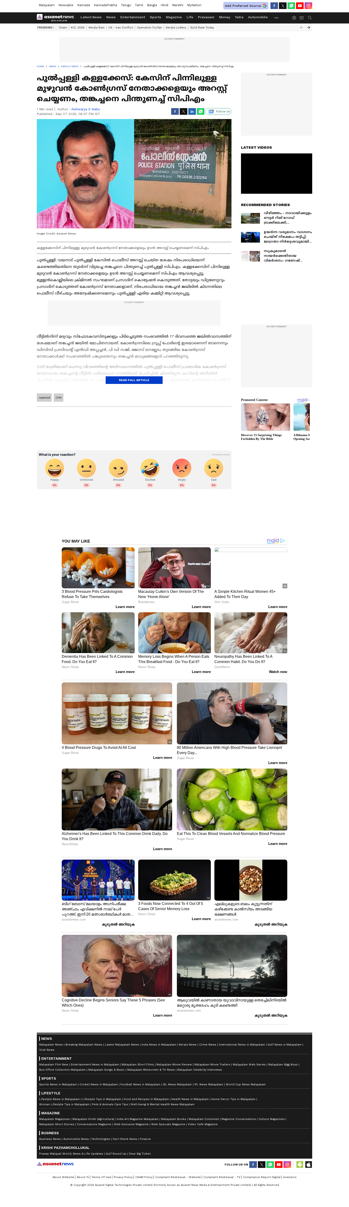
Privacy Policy (123, 1177)
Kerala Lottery (176, 27)
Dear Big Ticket (140, 1153)
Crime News (207, 1044)
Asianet (55, 1164)
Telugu (126, 5)
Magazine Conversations (239, 1119)
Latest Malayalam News (122, 1044)
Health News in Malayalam (190, 1099)
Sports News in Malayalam (58, 1084)
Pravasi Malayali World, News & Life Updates (71, 1153)
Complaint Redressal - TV (222, 1177)
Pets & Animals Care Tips (110, 1104)
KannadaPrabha (105, 5)
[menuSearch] (310, 18)
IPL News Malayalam (208, 1084)
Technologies (100, 1139)
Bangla (152, 5)
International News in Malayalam (242, 1044)
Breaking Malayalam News (84, 1044)
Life (190, 17)
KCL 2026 (78, 27)
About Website (63, 1177)
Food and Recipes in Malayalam (146, 1099)
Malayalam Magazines (54, 1119)
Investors (290, 1177)
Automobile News (76, 1139)
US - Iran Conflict (120, 27)
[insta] (308, 5)
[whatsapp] (291, 5)
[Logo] (57, 17)
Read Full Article (134, 380)
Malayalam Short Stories (56, 1124)
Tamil (139, 5)
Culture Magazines (272, 1119)
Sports (155, 17)
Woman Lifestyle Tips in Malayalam (64, 1104)
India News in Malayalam (158, 1044)
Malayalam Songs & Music (106, 1069)
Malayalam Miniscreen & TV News (151, 1069)
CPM (58, 397)
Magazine (174, 17)
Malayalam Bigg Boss (283, 1064)
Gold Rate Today (202, 27)
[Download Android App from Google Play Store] (300, 1164)
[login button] (295, 18)
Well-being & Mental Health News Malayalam (162, 1104)
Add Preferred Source (243, 6)
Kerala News (188, 1044)
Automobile (258, 17)
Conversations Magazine (94, 1124)
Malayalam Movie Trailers (212, 1064)
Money (224, 17)
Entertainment (132, 17)
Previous (301, 27)
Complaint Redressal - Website (178, 1177)
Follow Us (223, 111)
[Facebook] (274, 5)
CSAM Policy (144, 1177)
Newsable (65, 5)
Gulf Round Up (116, 1153)
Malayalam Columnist (204, 1119)
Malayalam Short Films (138, 1064)
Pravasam (206, 17)
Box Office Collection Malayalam (62, 1069)
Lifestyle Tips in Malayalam (101, 1099)
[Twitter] (283, 5)
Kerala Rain (96, 27)
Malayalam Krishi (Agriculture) (93, 1119)
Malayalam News (51, 1044)
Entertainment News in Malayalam (95, 1064)
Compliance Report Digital (262, 1177)
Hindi (164, 5)
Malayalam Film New (53, 1064)
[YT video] (300, 5)
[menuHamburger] (301, 18)
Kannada (83, 5)
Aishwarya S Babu (85, 109)
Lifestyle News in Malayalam (59, 1099)
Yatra (239, 17)
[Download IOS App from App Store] (308, 1164)
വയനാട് (44, 397)
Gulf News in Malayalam (285, 1044)
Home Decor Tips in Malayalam (233, 1099)
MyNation (194, 5)
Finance (145, 1139)
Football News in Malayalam (140, 1084)
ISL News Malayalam (177, 1084)
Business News (50, 1139)
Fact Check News (125, 1139)
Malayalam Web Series (249, 1064)
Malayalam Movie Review (174, 1064)
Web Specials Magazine (168, 1124)
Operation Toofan (149, 27)
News (111, 17)
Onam (63, 27)
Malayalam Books (173, 1119)
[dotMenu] (276, 17)
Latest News (91, 17)
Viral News (46, 1049)
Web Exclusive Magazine (131, 1124)
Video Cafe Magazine (203, 1124)
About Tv (83, 1177)
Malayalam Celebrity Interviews (199, 1069)
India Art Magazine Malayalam (138, 1119)
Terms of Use (101, 1177)
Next (308, 27)
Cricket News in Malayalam (99, 1084)
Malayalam (47, 5)
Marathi (177, 5)
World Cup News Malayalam (246, 1084)
